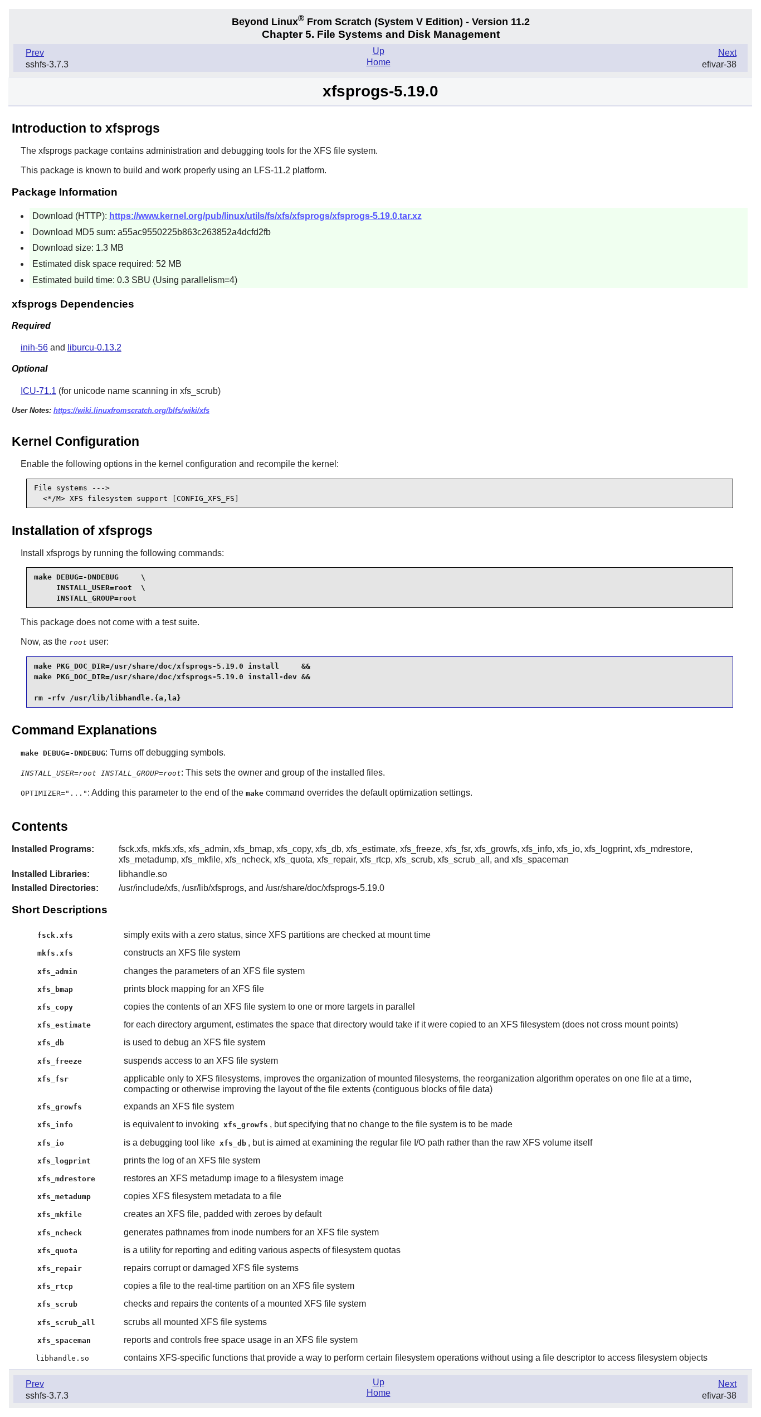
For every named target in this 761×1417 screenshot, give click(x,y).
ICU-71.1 (38, 391)
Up (378, 51)
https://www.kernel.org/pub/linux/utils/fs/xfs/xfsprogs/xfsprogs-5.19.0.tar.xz (265, 216)
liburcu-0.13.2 (94, 347)
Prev (35, 52)
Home (379, 62)
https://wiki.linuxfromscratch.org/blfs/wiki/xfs (131, 410)
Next (727, 52)
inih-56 (34, 347)
